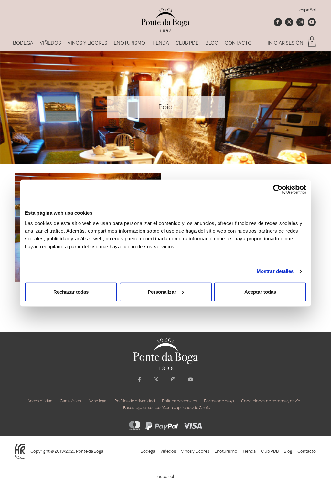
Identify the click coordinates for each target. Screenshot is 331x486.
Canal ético (70, 400)
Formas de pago (219, 400)
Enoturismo (129, 43)
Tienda (160, 43)
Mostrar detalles (275, 271)
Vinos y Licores (87, 43)
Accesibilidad (40, 400)
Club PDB (187, 43)
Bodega (23, 43)
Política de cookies (179, 400)
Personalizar (162, 291)
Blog (211, 43)
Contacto (238, 43)
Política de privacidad (134, 400)
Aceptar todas (260, 291)
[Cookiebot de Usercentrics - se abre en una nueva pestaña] (278, 189)
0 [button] (312, 42)
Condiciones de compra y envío (270, 400)
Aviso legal (97, 400)
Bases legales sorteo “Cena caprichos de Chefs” (167, 407)
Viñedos (50, 43)
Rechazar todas (71, 291)
